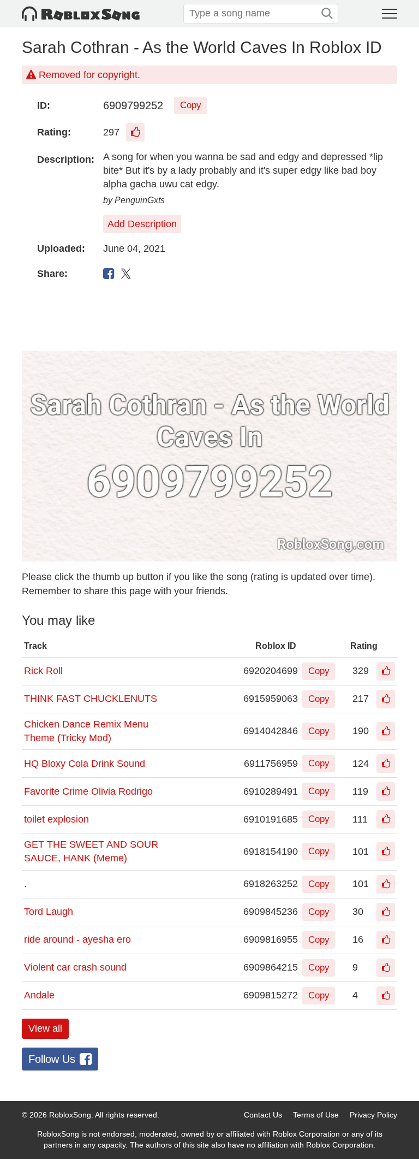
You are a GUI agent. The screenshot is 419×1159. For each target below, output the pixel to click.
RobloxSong (70, 1114)
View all (45, 1028)
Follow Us (51, 1059)
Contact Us (263, 1114)
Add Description (142, 223)
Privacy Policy (373, 1114)
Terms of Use (316, 1114)
